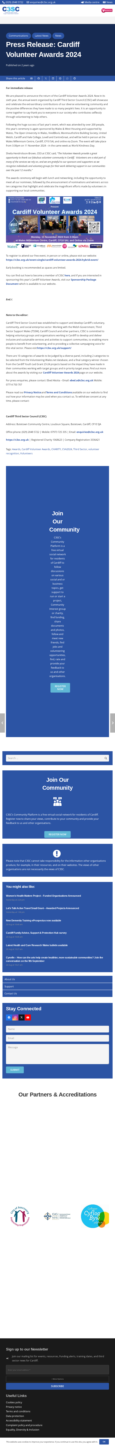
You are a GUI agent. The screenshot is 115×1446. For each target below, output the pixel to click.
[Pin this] (60, 78)
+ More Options (58, 1379)
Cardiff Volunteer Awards (36, 449)
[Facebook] (9, 1017)
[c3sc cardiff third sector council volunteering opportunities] (107, 10)
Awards (16, 449)
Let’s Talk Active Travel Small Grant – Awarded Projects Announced (42, 908)
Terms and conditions (18, 1411)
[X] (22, 1017)
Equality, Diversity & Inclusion (22, 1429)
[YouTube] (28, 1017)
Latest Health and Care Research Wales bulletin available (37, 945)
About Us (9, 979)
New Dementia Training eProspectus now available (33, 920)
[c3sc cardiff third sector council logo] (10, 10)
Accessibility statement (19, 1420)
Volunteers (26, 453)
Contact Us (10, 993)
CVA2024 (67, 449)
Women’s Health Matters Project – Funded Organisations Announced (43, 896)
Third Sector (80, 449)
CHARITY (56, 449)
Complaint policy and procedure (24, 1425)
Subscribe (57, 1386)
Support (9, 986)
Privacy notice (14, 1407)
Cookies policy (14, 1402)
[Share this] (38, 78)
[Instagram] (15, 1017)
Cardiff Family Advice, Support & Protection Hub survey (36, 933)
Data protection (15, 1416)
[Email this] (31, 78)
